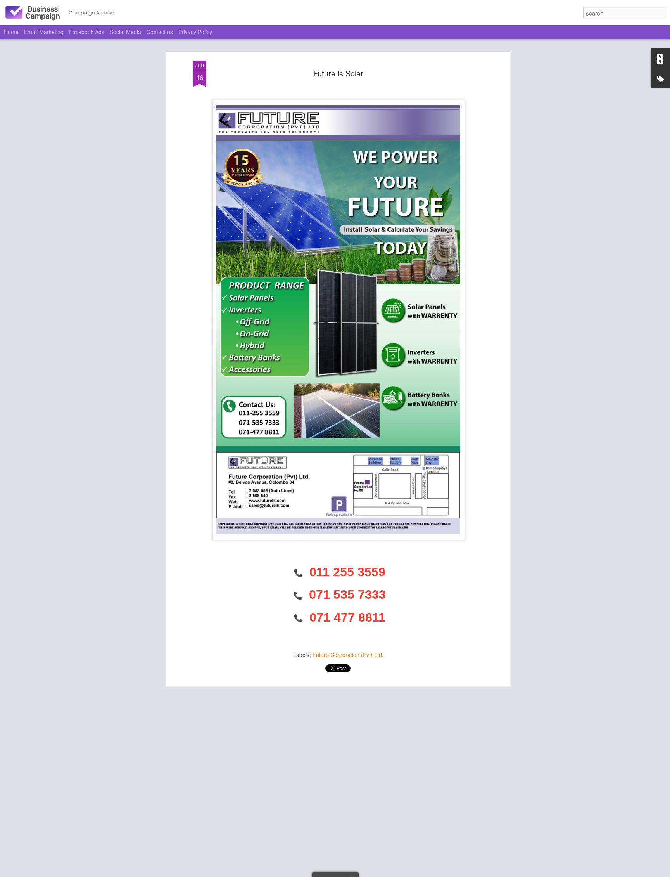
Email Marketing (44, 32)
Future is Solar (338, 73)
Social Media (125, 32)
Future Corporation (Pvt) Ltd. (348, 655)
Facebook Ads (86, 32)
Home (11, 32)
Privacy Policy (195, 32)
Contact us (160, 32)
